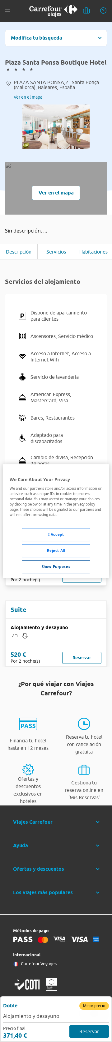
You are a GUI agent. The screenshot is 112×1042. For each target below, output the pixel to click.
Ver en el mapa (28, 97)
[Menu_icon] (7, 11)
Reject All (56, 550)
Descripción (18, 251)
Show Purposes (56, 566)
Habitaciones (93, 251)
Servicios (56, 251)
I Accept (56, 534)
